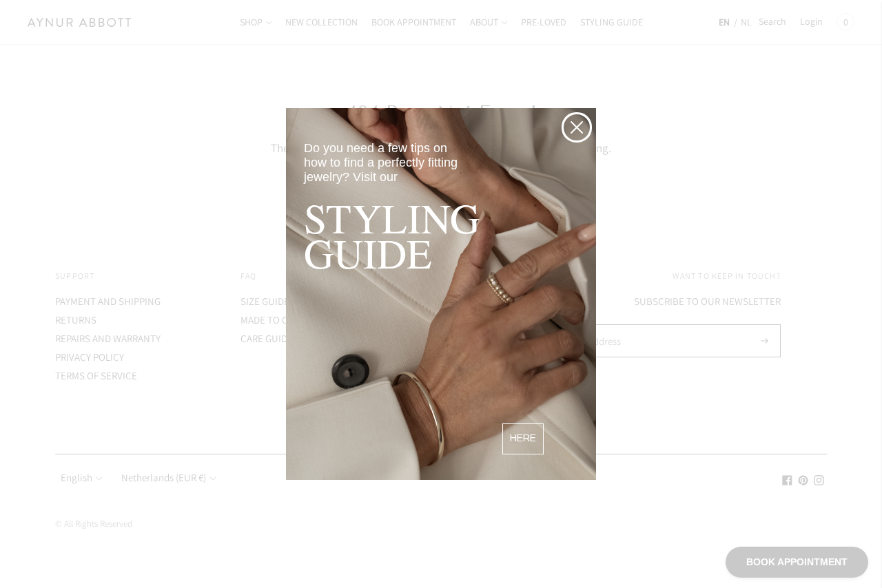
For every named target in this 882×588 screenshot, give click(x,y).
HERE (523, 438)
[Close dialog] (577, 127)
